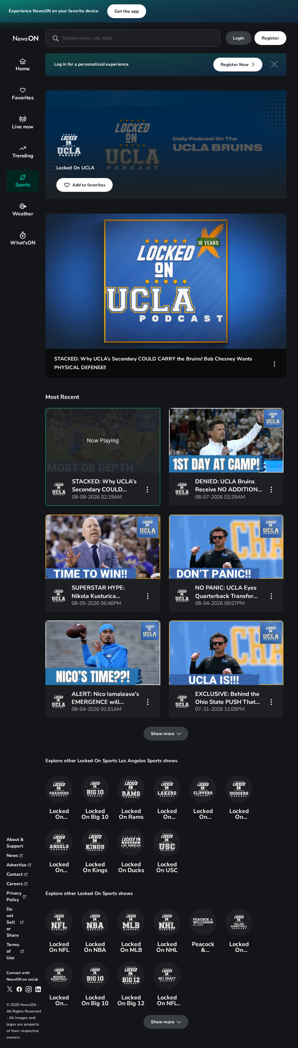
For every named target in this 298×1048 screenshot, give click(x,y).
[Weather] (22, 206)
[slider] (166, 326)
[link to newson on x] (10, 989)
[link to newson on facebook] (19, 989)
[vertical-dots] (274, 363)
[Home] (22, 61)
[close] (274, 64)
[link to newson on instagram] (28, 989)
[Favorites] (22, 90)
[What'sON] (22, 235)
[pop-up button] (251, 337)
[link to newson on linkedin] (38, 989)
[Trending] (22, 148)
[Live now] (22, 119)
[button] (167, 283)
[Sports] (22, 177)
